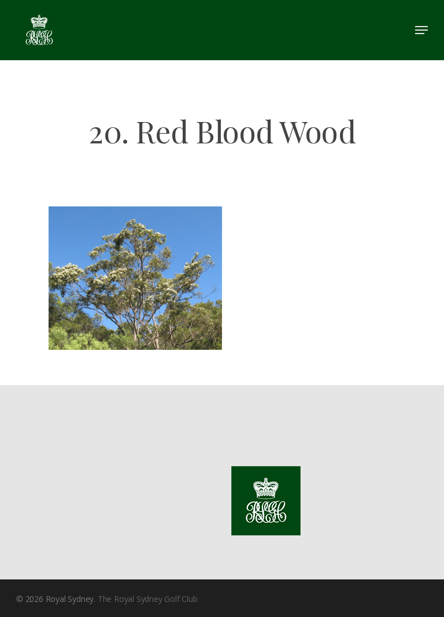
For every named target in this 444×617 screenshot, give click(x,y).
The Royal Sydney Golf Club (148, 598)
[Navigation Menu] (421, 30)
